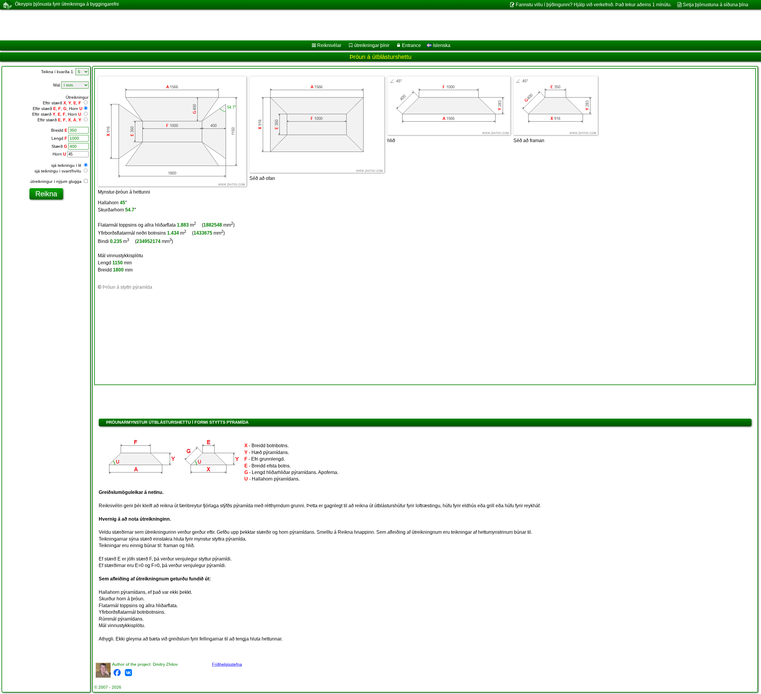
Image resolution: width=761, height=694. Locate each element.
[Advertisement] (180, 25)
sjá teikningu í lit (66, 165)
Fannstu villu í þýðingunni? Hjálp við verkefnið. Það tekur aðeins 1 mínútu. (593, 4)
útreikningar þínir (371, 45)
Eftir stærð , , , (62, 103)
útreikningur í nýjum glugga (56, 181)
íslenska (441, 45)
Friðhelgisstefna (227, 664)
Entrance (411, 45)
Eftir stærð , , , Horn (57, 108)
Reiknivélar (329, 45)
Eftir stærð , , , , (59, 119)
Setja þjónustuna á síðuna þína (715, 4)
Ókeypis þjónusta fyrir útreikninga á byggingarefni (67, 4)
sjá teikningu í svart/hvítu (58, 171)
